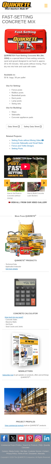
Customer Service (34, 451)
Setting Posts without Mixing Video (27, 140)
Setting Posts (17, 148)
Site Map (23, 451)
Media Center (14, 451)
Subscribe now (7, 375)
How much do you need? (14, 317)
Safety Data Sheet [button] (32, 126)
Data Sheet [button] (13, 126)
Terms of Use (23, 454)
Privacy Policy (11, 454)
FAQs (41, 445)
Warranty (41, 454)
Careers (5, 451)
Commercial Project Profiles (11, 445)
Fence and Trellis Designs (23, 146)
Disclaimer (33, 454)
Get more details (12, 269)
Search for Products (30, 445)
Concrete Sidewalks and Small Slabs (27, 143)
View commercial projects (14, 426)
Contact (45, 451)
